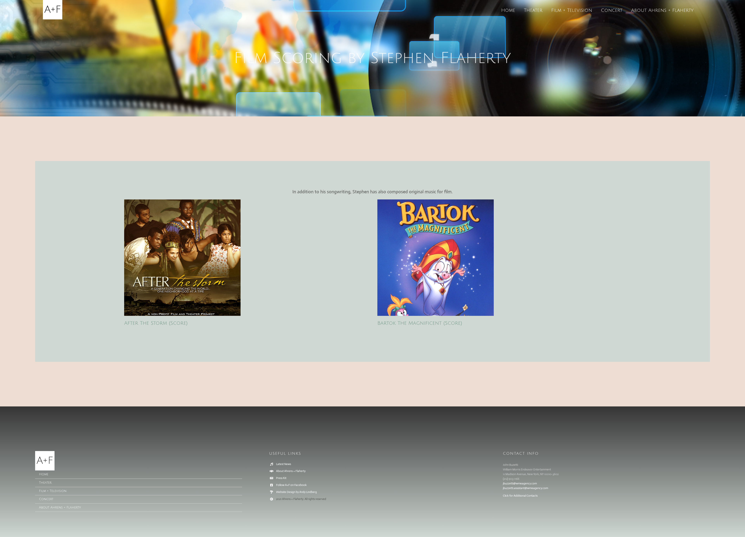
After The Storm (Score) (156, 323)
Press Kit (281, 478)
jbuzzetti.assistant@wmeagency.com (525, 488)
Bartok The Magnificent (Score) (419, 323)
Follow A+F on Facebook (291, 485)
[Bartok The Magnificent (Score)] (499, 257)
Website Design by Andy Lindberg (296, 492)
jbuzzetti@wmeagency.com (520, 483)
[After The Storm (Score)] (246, 257)
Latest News (283, 464)
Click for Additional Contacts (520, 495)
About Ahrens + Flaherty (291, 471)
